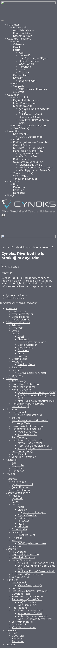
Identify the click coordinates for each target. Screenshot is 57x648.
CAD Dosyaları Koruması (33, 89)
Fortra (16, 50)
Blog (16, 184)
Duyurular (19, 187)
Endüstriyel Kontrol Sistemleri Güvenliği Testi (31, 144)
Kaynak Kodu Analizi (31, 164)
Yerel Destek (20, 176)
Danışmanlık (20, 134)
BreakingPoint (28, 80)
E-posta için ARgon (36, 58)
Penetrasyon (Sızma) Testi (28, 150)
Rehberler (19, 192)
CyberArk (18, 44)
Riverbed (18, 83)
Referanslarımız (22, 36)
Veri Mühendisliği (23, 173)
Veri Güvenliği (21, 128)
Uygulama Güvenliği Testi (28, 162)
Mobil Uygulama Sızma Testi (36, 167)
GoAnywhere (26, 64)
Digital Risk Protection (26, 100)
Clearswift (25, 55)
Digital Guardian (29, 61)
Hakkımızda (20, 27)
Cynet (16, 47)
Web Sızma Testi (29, 156)
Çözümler (13, 94)
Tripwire (24, 72)
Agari (22, 52)
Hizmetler (13, 131)
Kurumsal (13, 24)
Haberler (18, 190)
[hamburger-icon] (2, 20)
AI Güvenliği (20, 97)
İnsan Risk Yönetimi (24, 103)
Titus (22, 69)
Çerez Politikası (22, 33)
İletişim (11, 195)
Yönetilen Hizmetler (25, 178)
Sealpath (18, 86)
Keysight (18, 78)
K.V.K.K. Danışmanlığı (31, 136)
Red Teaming (21, 159)
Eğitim (17, 139)
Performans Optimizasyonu (29, 125)
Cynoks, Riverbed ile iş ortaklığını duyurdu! (22, 255)
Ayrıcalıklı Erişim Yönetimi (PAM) (37, 392)
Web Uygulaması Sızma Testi (36, 170)
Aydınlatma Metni (23, 30)
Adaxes (17, 41)
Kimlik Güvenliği (23, 106)
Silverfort (18, 92)
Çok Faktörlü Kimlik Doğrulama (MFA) (31, 116)
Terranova (25, 66)
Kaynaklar (13, 181)
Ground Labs (20, 75)
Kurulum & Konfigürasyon (28, 148)
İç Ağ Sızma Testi (29, 153)
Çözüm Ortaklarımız (19, 38)
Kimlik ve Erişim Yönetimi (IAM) (36, 401)
